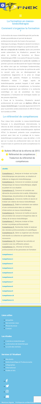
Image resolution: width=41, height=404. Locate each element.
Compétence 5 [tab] (7, 273)
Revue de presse (11, 326)
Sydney (34, 310)
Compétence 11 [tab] (8, 300)
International (11, 368)
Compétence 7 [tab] (7, 282)
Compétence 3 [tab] (7, 264)
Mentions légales (8, 402)
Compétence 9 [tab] (7, 291)
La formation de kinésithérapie (17, 344)
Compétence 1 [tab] (7, 255)
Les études (7, 336)
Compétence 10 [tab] (8, 296)
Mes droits (9, 359)
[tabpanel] (20, 211)
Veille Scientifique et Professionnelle (19, 362)
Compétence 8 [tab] (7, 286)
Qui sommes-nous (12, 323)
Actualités (9, 320)
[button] (2, 5)
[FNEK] (20, 7)
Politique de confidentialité (25, 402)
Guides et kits (10, 370)
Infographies (10, 365)
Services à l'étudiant (11, 354)
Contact (9, 329)
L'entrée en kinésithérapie (15, 341)
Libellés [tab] (5, 169)
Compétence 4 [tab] (7, 268)
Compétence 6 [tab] (7, 277)
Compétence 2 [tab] (7, 259)
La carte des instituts (13, 347)
